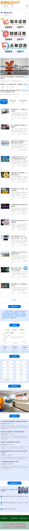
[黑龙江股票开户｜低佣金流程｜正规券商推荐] (23, 490)
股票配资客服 (14, 518)
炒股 (21, 372)
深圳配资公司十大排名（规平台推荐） (19, 189)
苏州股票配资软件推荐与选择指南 (19, 205)
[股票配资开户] (11, 2)
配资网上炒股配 (25, 90)
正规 (8, 376)
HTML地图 (22, 524)
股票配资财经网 (18, 527)
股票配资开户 (7, 379)
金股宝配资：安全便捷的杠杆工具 (19, 285)
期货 (8, 365)
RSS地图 (18, 524)
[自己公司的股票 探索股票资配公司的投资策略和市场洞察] (14, 66)
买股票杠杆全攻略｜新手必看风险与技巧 (19, 253)
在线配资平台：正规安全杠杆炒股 (19, 110)
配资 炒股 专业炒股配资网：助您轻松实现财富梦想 (12, 77)
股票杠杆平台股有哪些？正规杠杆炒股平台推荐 (19, 142)
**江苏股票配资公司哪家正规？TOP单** (10, 461)
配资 (8, 362)
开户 (21, 376)
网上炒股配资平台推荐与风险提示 (19, 126)
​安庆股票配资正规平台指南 (8, 509)
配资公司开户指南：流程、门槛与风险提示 (19, 269)
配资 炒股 (26, 76)
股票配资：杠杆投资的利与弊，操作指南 (11, 84)
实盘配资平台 (25, 84)
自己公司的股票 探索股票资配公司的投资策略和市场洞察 (14, 421)
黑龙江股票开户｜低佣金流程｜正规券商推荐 (9, 490)
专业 (21, 379)
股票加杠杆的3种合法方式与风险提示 (19, 221)
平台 (21, 362)
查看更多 (14, 300)
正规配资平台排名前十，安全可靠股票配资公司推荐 (19, 158)
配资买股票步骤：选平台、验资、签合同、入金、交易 (19, 237)
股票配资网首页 (24, 518)
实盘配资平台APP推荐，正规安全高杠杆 (19, 174)
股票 (21, 365)
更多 (26, 13)
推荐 (21, 369)
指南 (8, 369)
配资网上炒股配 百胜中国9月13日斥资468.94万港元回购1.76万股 (10, 91)
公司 (8, 372)
